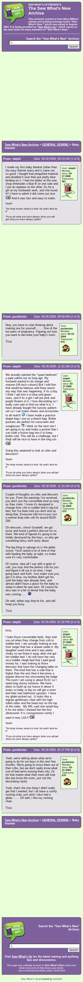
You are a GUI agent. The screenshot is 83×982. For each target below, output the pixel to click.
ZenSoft (57, 979)
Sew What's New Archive (22, 144)
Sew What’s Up (47, 27)
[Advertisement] (41, 95)
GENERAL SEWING (55, 144)
